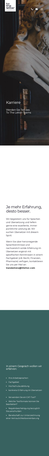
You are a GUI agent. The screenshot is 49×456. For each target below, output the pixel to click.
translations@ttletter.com (20, 268)
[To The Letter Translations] (10, 5)
